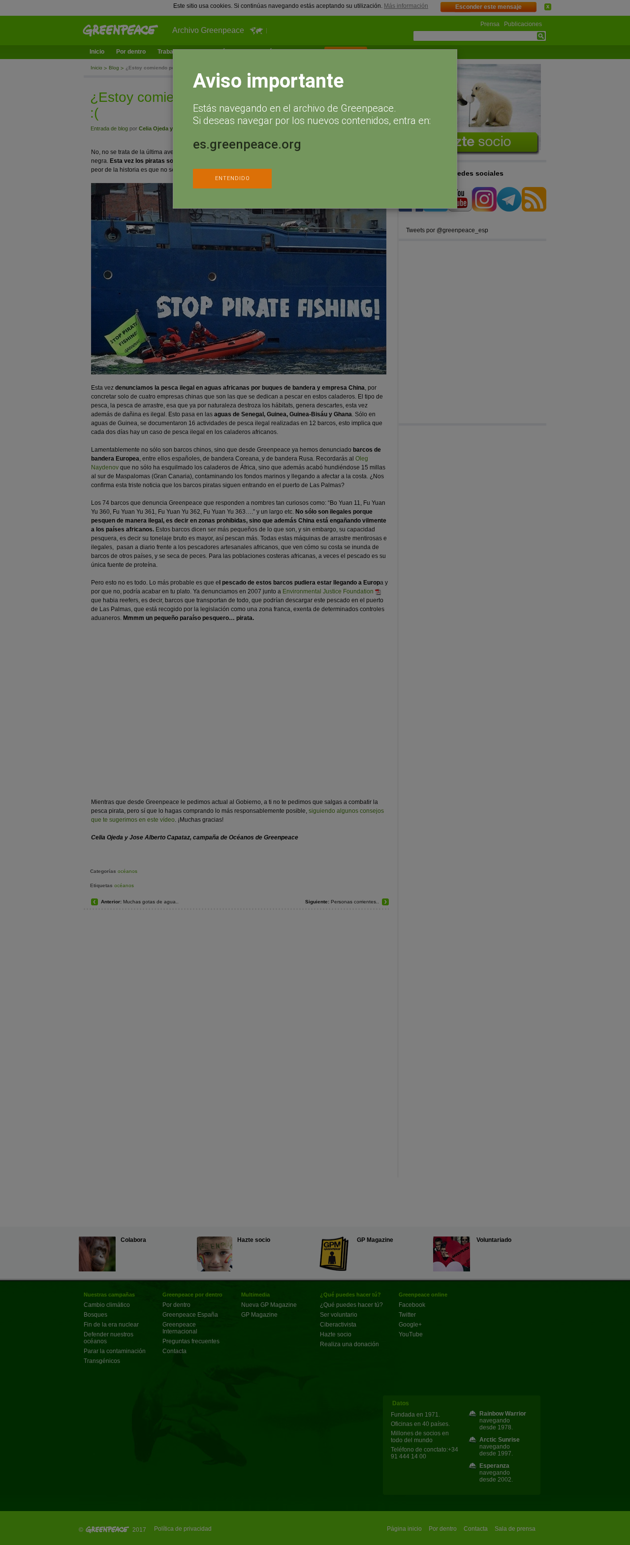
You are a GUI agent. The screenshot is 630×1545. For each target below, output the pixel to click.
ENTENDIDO (232, 178)
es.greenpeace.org (247, 144)
